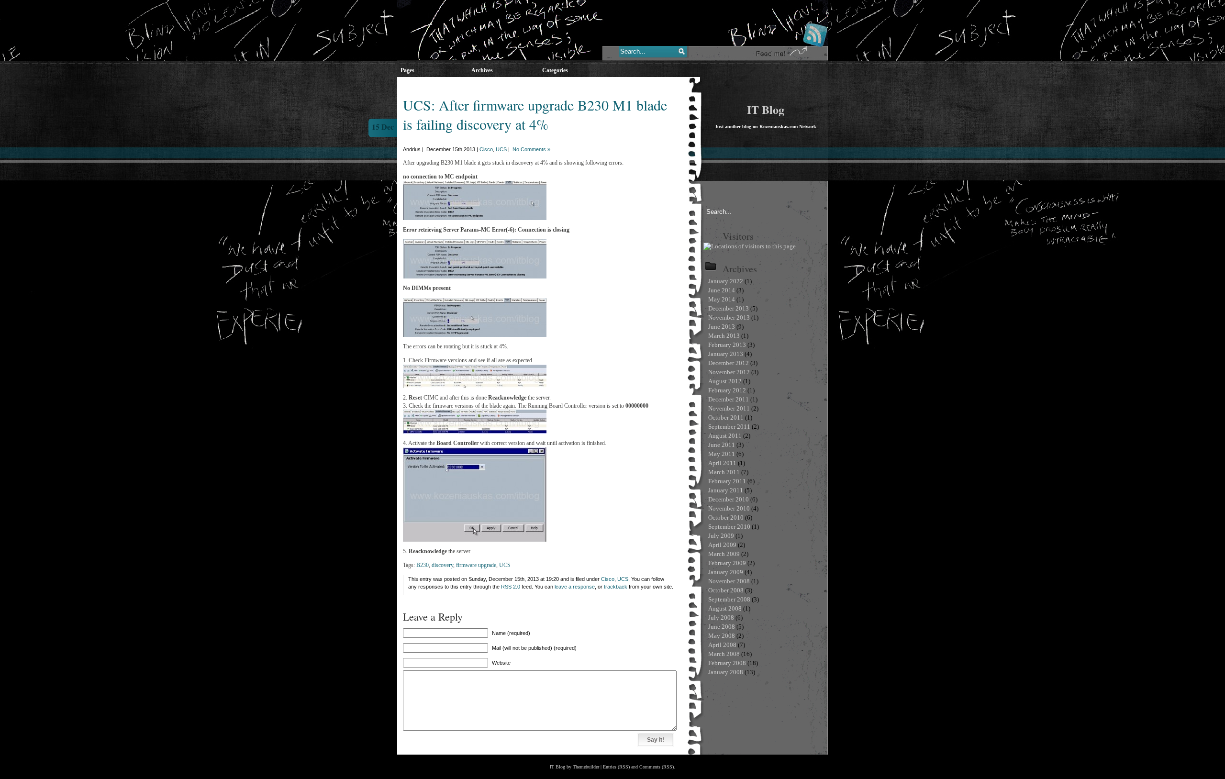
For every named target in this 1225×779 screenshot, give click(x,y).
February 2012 (727, 390)
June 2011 (721, 444)
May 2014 (721, 299)
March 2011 (724, 472)
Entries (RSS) (616, 766)
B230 (422, 565)
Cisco (486, 149)
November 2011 (729, 408)
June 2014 (721, 290)
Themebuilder (586, 766)
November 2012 (729, 372)
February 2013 (727, 344)
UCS (501, 149)
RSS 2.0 (510, 587)
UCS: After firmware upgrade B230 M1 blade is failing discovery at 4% (535, 114)
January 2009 (725, 572)
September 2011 (729, 426)
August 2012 (725, 381)
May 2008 (721, 635)
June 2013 (721, 326)
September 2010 (729, 526)
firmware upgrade (476, 565)
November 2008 (729, 581)
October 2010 (726, 517)
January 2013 (725, 353)
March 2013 (724, 335)
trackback (615, 587)
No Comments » (531, 149)
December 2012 (728, 363)
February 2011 (727, 481)
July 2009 (721, 535)
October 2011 (726, 417)
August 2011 (725, 435)
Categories (555, 70)
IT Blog (765, 109)
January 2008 (725, 672)
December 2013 (728, 308)
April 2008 (722, 644)
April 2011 (722, 463)
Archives (482, 70)
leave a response (575, 587)
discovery (442, 565)
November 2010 (729, 508)
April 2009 (722, 544)
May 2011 (721, 453)
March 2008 (724, 653)
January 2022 (725, 281)
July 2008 (721, 617)
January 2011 (725, 490)
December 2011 (728, 399)
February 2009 (727, 563)
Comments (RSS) (656, 766)
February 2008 (727, 663)
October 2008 (726, 590)
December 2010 (728, 499)
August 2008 (725, 608)
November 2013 (729, 317)
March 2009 (724, 553)
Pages (407, 70)
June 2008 (721, 626)
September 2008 (729, 599)
